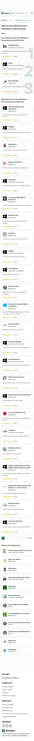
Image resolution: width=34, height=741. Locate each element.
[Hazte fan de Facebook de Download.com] (3, 725)
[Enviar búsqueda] (12, 13)
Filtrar (3, 33)
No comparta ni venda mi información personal (14, 713)
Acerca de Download (7, 686)
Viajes (30, 20)
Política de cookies (7, 710)
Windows (4, 20)
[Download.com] (5, 13)
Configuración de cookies (9, 716)
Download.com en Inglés (8, 695)
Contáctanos (5, 692)
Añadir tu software (7, 689)
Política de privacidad (7, 704)
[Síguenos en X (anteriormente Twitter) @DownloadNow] (7, 725)
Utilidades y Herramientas (21, 20)
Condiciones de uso (7, 707)
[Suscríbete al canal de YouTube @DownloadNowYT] (10, 725)
